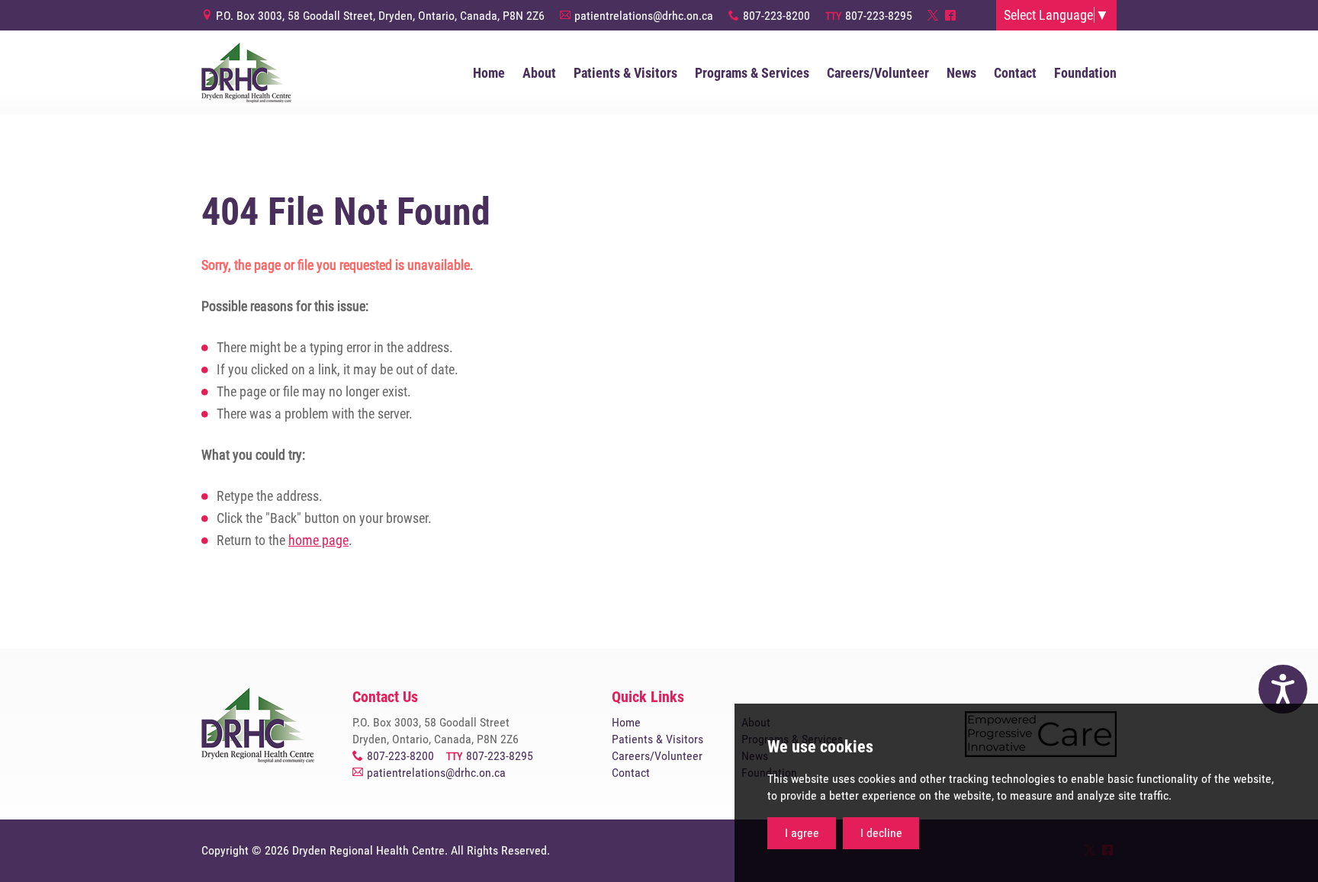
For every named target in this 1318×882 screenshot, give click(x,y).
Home (626, 722)
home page (318, 540)
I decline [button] (881, 833)
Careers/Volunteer (657, 756)
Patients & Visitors (657, 739)
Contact (631, 772)
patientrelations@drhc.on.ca (643, 15)
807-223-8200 (776, 15)
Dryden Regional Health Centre (246, 72)
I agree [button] (802, 833)
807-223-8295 (878, 15)
